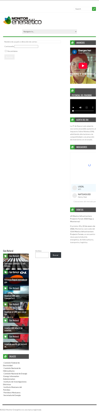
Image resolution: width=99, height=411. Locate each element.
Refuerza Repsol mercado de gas (15, 281)
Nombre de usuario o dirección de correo (20, 42)
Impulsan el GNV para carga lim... (15, 313)
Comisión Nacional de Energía (15, 373)
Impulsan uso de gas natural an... (15, 345)
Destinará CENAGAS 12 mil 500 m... (14, 265)
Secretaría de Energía (12, 395)
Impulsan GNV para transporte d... (11, 297)
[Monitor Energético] (22, 23)
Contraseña (9, 46)
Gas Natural (14, 255)
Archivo (38, 251)
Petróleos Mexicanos (11, 392)
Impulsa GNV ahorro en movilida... (13, 329)
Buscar (55, 255)
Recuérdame (12, 51)
